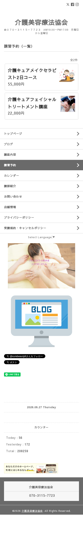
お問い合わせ (13, 196)
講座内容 (10, 154)
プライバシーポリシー (19, 217)
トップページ (13, 133)
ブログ (8, 144)
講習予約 (10, 165)
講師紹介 (10, 186)
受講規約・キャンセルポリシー (25, 228)
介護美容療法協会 (41, 22)
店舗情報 (10, 207)
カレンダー (11, 175)
